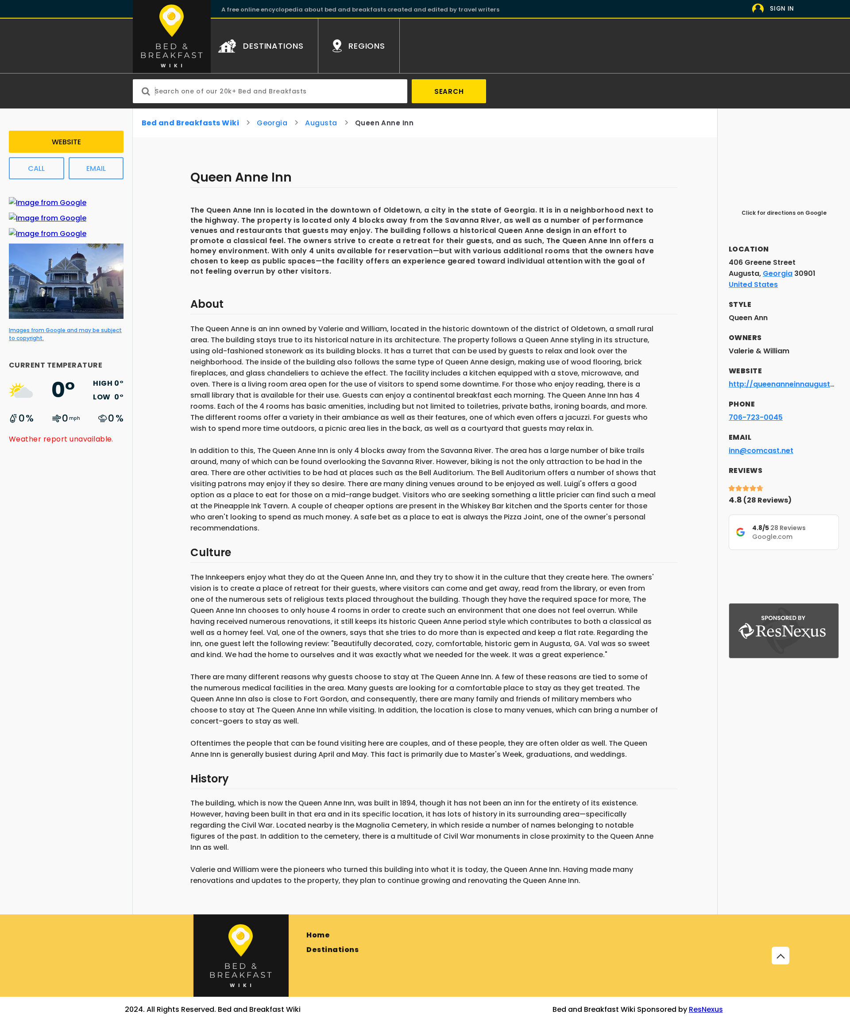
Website (66, 142)
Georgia (272, 123)
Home (318, 935)
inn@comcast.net (761, 450)
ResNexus (706, 1009)
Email (96, 168)
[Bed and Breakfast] (241, 955)
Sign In (782, 8)
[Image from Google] (47, 202)
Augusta (321, 123)
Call (36, 168)
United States (753, 284)
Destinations (332, 950)
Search (449, 91)
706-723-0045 (756, 417)
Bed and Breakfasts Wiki (190, 123)
